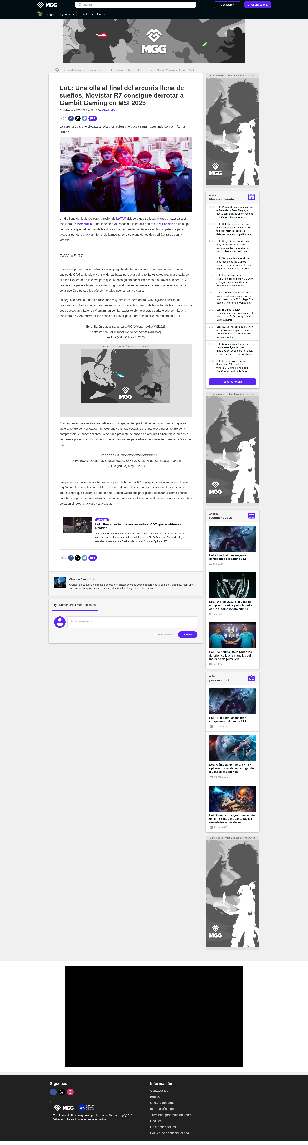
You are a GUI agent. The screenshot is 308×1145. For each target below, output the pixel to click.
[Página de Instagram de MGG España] (70, 1092)
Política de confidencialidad (169, 1133)
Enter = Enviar (166, 634)
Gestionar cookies (163, 1127)
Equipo (155, 1096)
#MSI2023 (158, 326)
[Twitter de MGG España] (61, 1092)
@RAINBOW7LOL (83, 460)
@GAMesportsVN (139, 326)
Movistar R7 (85, 224)
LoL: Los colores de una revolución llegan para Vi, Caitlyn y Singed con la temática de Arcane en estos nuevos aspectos (234, 280)
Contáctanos (159, 1090)
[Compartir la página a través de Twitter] (78, 118)
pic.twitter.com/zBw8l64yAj (143, 332)
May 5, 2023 (136, 337)
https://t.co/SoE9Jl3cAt (108, 332)
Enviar (189, 634)
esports (102, 520)
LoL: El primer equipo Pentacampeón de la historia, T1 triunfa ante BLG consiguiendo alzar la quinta (234, 314)
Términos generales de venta (171, 1115)
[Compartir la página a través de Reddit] (84, 118)
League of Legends (95, 70)
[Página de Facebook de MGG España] (53, 1092)
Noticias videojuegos (73, 70)
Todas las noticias (232, 381)
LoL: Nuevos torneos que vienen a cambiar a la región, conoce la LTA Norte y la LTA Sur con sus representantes (234, 331)
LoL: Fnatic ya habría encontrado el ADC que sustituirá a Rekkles (138, 526)
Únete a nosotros (162, 1103)
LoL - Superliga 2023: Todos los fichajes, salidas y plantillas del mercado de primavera (230, 655)
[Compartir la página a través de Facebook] (71, 118)
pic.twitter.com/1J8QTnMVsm (161, 460)
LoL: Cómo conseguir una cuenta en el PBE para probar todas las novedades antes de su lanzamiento (232, 819)
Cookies (156, 1121)
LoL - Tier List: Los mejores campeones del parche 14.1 (227, 557)
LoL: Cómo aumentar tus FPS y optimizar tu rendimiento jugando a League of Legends (231, 768)
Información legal (162, 1109)
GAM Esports (164, 224)
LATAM (121, 218)
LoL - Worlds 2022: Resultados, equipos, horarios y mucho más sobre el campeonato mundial (230, 605)
